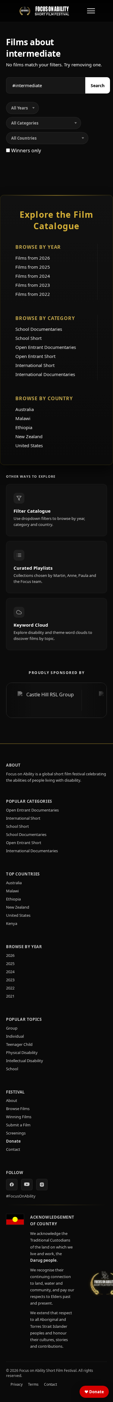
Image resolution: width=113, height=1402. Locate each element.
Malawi (22, 418)
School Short (28, 338)
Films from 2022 (32, 294)
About (11, 1100)
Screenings (16, 1133)
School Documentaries (38, 329)
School (12, 1068)
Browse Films (18, 1108)
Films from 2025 (32, 267)
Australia (24, 409)
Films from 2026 (32, 258)
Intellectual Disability (24, 1060)
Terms (33, 1384)
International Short (35, 365)
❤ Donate (94, 1391)
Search (98, 85)
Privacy (17, 1384)
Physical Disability (22, 1052)
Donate (13, 1141)
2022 (10, 988)
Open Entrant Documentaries (45, 347)
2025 (10, 963)
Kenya (11, 923)
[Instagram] (42, 1184)
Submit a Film (18, 1125)
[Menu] (91, 10)
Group (11, 1028)
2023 (10, 980)
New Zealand (28, 436)
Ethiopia (23, 427)
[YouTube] (27, 1184)
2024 (10, 971)
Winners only (25, 150)
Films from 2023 (32, 285)
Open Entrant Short (35, 356)
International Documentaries (45, 374)
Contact (13, 1149)
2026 (10, 955)
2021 (10, 996)
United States (29, 445)
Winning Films (18, 1116)
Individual (15, 1036)
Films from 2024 (32, 276)
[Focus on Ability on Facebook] (11, 1184)
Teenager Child (19, 1044)
